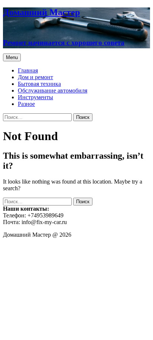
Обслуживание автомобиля (52, 90)
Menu (12, 57)
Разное (26, 104)
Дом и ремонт (35, 77)
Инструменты (35, 97)
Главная (28, 70)
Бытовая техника (39, 84)
